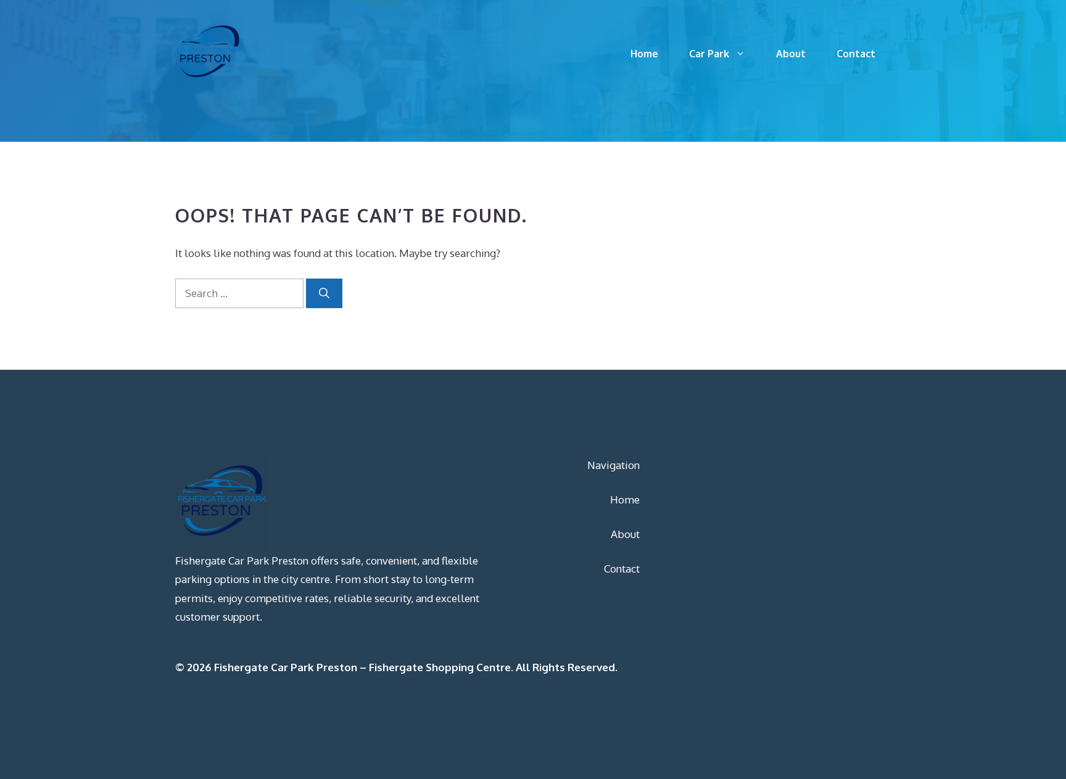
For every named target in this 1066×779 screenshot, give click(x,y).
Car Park (709, 53)
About (791, 53)
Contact (856, 53)
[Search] (324, 293)
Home (644, 53)
